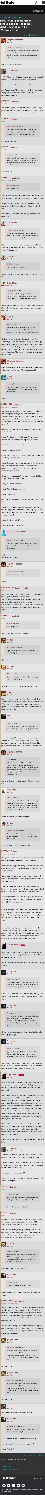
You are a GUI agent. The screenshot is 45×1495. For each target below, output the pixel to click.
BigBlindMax (13, 1075)
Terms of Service (37, 1489)
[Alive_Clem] (3, 377)
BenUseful (11, 666)
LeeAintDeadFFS (12, 230)
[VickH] (3, 640)
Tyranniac (11, 971)
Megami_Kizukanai (15, 40)
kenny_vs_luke (21, 588)
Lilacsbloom (12, 223)
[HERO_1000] (6, 404)
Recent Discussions (10, 1470)
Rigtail (10, 317)
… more (33, 134)
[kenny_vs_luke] (7, 587)
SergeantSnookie (12, 1347)
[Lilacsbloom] (3, 223)
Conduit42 (10, 1194)
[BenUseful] (3, 667)
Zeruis (9, 1013)
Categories (38, 11)
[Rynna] (3, 824)
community (38, 1479)
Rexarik (9, 324)
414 (40, 35)
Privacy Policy (7, 1492)
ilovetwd (14, 147)
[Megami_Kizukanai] (3, 40)
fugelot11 (15, 101)
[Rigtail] (3, 317)
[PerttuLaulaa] (7, 1301)
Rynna (10, 823)
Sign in (2, 1460)
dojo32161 (10, 47)
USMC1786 (11, 790)
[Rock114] (3, 1244)
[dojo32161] (3, 564)
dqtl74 (9, 716)
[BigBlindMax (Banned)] (3, 1076)
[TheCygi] (5, 118)
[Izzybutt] (5, 1186)
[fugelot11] (5, 101)
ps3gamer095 (12, 1340)
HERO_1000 (17, 405)
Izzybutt (13, 1187)
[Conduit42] (3, 1275)
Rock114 (10, 1244)
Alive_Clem (12, 376)
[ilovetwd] (5, 147)
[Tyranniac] (3, 972)
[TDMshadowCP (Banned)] (3, 946)
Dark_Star (10, 723)
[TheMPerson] (3, 71)
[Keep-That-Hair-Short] (3, 533)
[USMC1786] (3, 790)
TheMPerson (12, 71)
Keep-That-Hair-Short (16, 532)
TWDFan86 (10, 264)
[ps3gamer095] (3, 1340)
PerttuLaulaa (19, 1301)
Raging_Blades (11, 126)
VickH (10, 640)
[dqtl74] (3, 716)
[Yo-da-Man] (3, 1406)
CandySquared (11, 291)
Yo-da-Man (12, 1406)
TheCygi (14, 119)
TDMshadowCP (12, 647)
